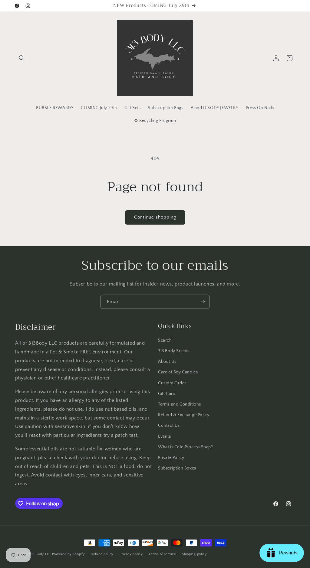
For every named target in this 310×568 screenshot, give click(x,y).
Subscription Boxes (177, 468)
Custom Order (172, 383)
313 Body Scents (174, 351)
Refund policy (102, 554)
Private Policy (171, 457)
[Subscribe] (202, 302)
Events (164, 436)
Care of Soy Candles (178, 372)
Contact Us (169, 425)
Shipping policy (194, 554)
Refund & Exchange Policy (183, 415)
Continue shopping (155, 217)
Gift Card (166, 393)
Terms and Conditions (179, 404)
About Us (167, 361)
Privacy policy (131, 554)
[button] (21, 58)
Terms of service (162, 554)
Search (165, 340)
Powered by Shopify (68, 554)
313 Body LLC (40, 554)
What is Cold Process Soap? (185, 447)
